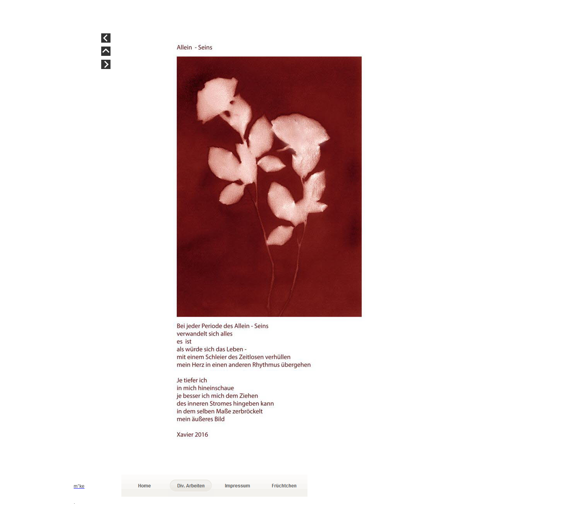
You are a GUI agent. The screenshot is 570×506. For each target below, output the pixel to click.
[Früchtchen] (284, 486)
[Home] (144, 486)
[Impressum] (237, 486)
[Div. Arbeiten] (191, 486)
